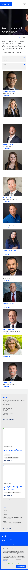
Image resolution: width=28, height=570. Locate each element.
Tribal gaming (8, 492)
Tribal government (16, 492)
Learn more (7, 460)
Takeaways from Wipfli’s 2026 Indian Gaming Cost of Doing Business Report (13, 488)
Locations (4, 542)
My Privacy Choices (5, 544)
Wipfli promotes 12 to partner (9, 512)
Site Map (12, 544)
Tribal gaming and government (11, 457)
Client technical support (5, 540)
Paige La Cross (7, 404)
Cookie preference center (13, 563)
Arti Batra (6, 410)
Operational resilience (8, 413)
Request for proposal (14, 541)
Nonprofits (7, 455)
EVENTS (5, 425)
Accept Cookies (21, 566)
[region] (14, 557)
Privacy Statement (14, 539)
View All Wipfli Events (8, 499)
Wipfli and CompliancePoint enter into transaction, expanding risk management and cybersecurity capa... (12, 517)
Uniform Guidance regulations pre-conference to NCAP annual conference (13, 450)
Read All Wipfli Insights (8, 419)
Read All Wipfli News (8, 528)
